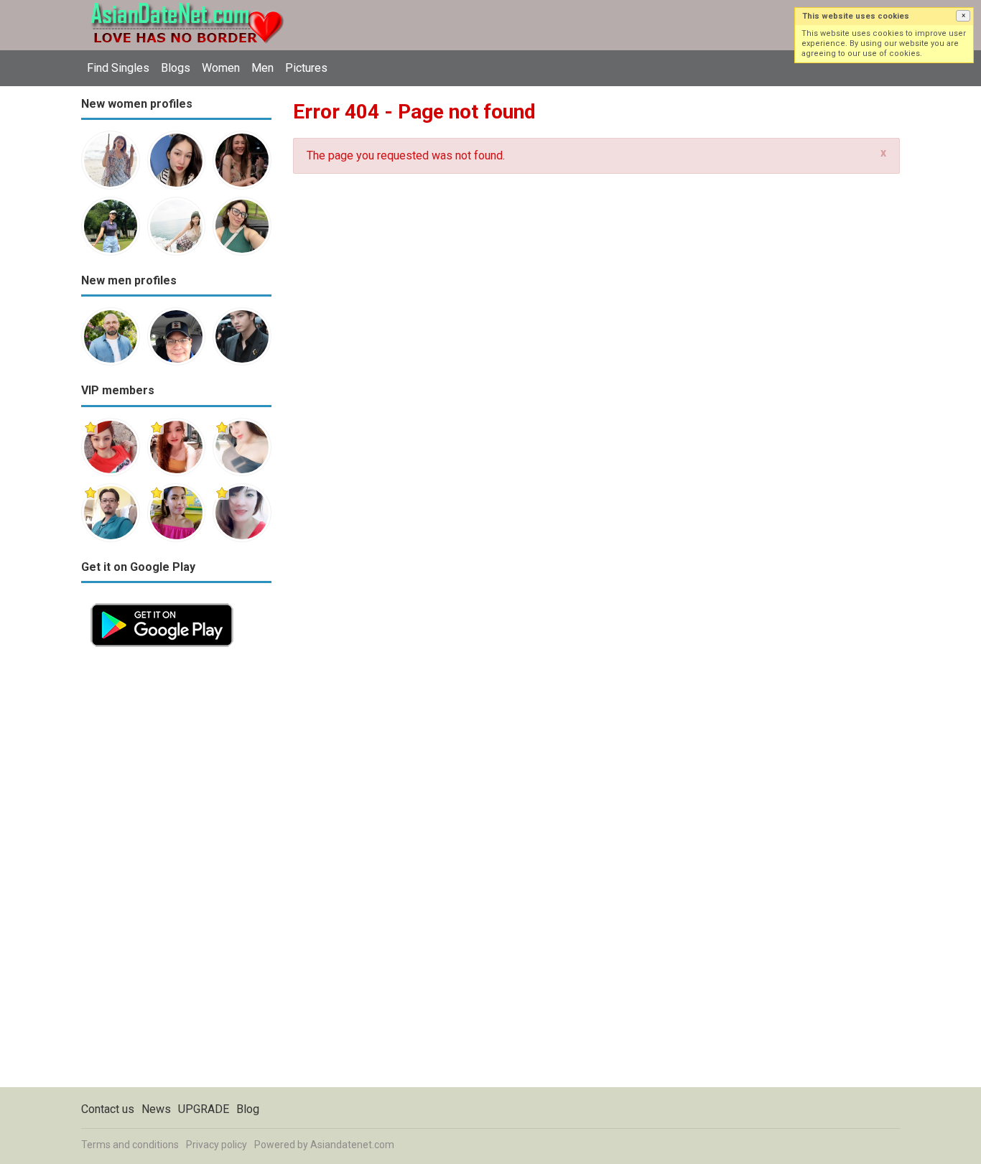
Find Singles (118, 68)
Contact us (107, 1109)
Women (221, 68)
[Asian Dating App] (162, 602)
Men (262, 68)
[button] (963, 16)
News (156, 1109)
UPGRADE (203, 1109)
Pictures (306, 68)
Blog (247, 1109)
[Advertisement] (176, 871)
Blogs (175, 68)
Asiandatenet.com (352, 1144)
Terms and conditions (130, 1144)
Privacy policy (216, 1144)
